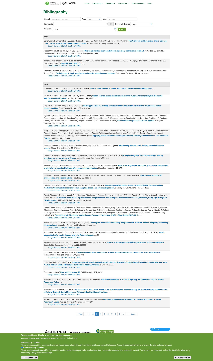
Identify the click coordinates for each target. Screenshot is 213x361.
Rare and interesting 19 (70, 272)
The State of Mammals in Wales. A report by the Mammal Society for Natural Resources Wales (104, 280)
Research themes (122, 24)
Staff (149, 3)
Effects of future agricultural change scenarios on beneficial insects (135, 242)
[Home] (62, 3)
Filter (123, 29)
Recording (97, 3)
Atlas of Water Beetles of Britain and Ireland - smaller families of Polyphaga (121, 88)
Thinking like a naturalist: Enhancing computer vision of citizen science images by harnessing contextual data (106, 223)
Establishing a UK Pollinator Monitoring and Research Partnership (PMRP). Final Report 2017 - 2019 (96, 215)
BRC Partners (137, 3)
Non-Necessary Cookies (33, 347)
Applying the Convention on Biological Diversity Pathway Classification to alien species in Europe (106, 136)
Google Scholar (54, 46)
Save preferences (29, 357)
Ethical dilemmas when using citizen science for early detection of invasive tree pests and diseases (118, 252)
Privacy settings (106, 331)
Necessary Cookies (31, 342)
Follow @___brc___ (156, 330)
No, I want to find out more (67, 338)
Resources (122, 3)
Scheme (47, 29)
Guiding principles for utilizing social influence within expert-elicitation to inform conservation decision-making (102, 107)
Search (47, 19)
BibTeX (64, 46)
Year (105, 19)
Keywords (48, 24)
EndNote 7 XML (74, 46)
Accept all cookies (182, 357)
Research (110, 3)
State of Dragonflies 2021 (71, 63)
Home (87, 3)
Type (84, 19)
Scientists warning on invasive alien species (135, 120)
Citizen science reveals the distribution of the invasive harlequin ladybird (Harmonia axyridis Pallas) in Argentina (103, 97)
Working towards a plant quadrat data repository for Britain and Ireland (114, 50)
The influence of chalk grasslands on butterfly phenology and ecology (85, 73)
